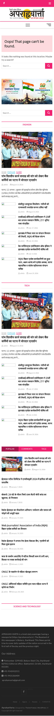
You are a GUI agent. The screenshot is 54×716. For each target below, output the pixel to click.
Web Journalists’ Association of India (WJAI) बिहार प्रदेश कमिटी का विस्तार (25, 527)
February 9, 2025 (17, 576)
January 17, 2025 (17, 518)
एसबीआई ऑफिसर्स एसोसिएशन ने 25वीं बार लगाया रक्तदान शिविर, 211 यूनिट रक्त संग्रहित (34, 220)
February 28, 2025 (17, 592)
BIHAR (4, 172)
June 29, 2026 (33, 273)
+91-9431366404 (11, 675)
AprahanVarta (8, 707)
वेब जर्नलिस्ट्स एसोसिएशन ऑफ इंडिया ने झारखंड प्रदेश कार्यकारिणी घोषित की (35, 247)
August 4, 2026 (33, 212)
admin (5, 185)
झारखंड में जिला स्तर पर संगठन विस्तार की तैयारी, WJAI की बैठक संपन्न (34, 235)
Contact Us (46, 702)
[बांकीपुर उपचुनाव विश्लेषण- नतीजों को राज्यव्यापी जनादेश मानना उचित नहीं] (8, 207)
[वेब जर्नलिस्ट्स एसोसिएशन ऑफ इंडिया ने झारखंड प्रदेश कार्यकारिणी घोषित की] (8, 249)
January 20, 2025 (17, 549)
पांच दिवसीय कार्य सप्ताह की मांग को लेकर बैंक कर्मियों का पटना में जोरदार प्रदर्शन (25, 178)
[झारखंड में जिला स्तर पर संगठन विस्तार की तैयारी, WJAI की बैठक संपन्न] (8, 236)
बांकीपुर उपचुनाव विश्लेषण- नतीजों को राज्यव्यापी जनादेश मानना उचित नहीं (33, 205)
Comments (26, 449)
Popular (10, 449)
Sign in (24, 702)
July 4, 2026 (32, 254)
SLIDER (19, 172)
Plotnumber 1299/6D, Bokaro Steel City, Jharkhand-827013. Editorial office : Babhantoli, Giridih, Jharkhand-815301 (27, 663)
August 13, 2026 (17, 185)
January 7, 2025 (16, 487)
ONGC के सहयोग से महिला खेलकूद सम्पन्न (19, 571)
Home (15, 702)
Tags (43, 449)
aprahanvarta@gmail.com (13, 680)
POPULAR (11, 172)
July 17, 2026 (33, 228)
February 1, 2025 (17, 564)
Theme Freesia (30, 708)
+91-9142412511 (11, 671)
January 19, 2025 (17, 533)
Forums (34, 702)
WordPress (41, 708)
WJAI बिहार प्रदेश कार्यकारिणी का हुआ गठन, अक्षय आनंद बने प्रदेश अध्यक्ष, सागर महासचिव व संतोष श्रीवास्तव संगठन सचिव (35, 263)
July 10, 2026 (33, 241)
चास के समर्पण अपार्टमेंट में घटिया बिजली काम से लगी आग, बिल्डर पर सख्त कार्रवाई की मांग (25, 558)
